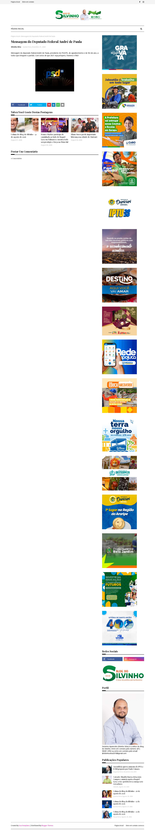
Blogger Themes (47, 825)
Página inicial (15, 2)
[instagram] (143, 2)
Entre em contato (28, 2)
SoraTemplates (24, 825)
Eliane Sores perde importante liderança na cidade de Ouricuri (84, 135)
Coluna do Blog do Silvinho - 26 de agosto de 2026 (126, 792)
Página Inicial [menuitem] (17, 29)
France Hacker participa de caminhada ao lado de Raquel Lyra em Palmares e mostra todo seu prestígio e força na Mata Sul (54, 138)
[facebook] (140, 2)
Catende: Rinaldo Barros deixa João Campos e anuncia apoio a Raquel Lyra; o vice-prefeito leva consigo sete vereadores (128, 780)
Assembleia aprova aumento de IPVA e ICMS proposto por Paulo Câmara (128, 768)
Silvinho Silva (16, 47)
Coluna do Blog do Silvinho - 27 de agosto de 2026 (126, 802)
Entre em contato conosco (135, 825)
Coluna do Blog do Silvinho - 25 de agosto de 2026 (126, 813)
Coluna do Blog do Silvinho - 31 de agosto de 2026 (23, 135)
